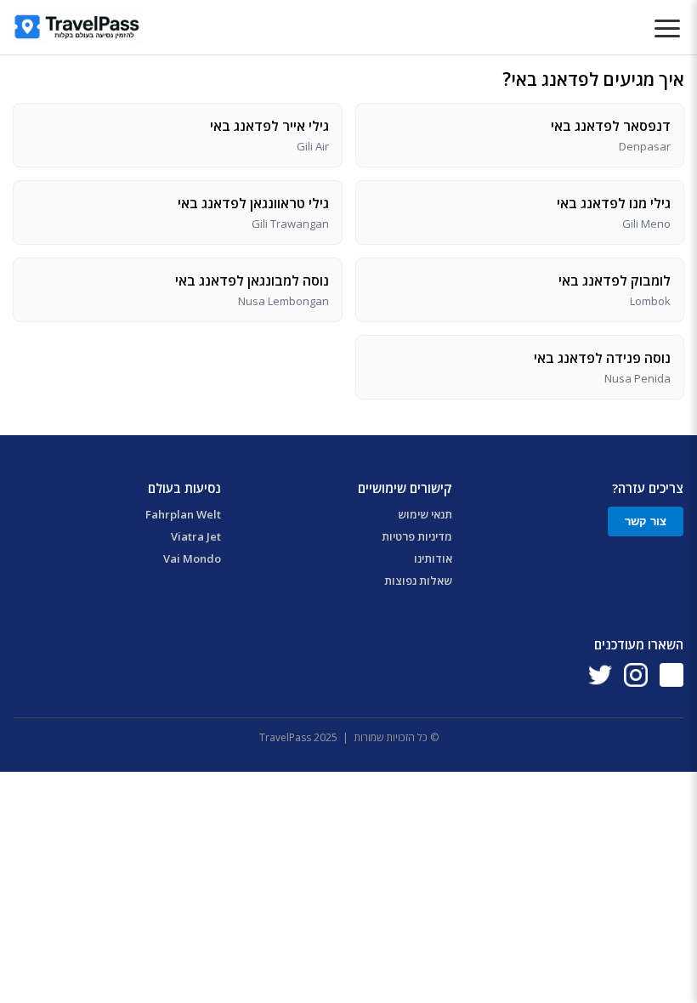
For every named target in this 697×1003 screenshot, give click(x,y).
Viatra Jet (196, 536)
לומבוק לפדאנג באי (614, 280)
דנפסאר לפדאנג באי (611, 125)
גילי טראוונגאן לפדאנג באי (253, 203)
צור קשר (645, 521)
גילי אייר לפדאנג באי (269, 125)
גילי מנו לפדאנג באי (614, 203)
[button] (667, 29)
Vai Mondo (192, 558)
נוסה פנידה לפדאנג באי (602, 357)
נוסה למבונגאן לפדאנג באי (252, 280)
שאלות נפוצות (418, 580)
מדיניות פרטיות (417, 536)
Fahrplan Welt (183, 514)
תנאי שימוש (425, 514)
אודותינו (433, 558)
